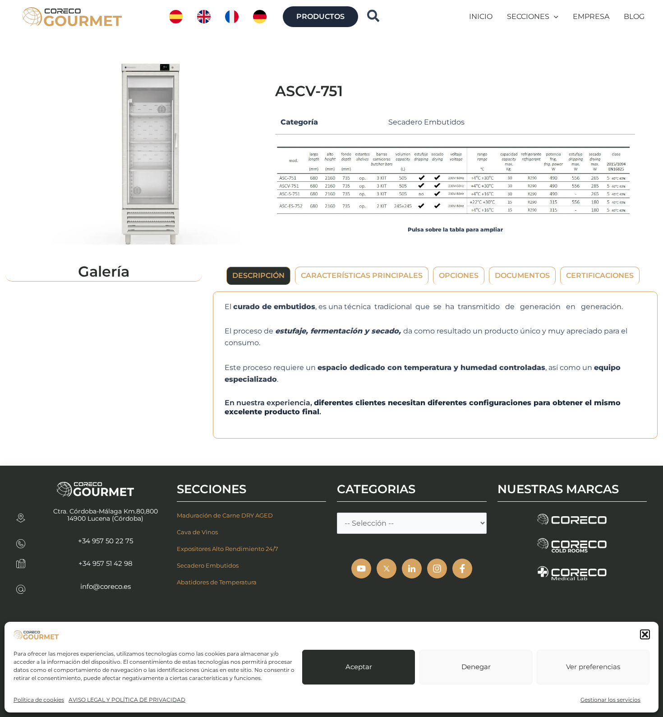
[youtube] (361, 568)
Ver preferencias (593, 666)
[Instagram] (437, 568)
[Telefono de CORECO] (20, 540)
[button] (644, 634)
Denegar (476, 666)
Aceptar (358, 666)
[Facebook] (462, 568)
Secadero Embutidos (426, 122)
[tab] (258, 275)
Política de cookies (39, 699)
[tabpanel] (435, 365)
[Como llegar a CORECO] (20, 515)
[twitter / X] (386, 568)
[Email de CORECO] (20, 586)
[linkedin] (412, 568)
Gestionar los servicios (610, 699)
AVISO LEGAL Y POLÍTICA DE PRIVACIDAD (127, 699)
